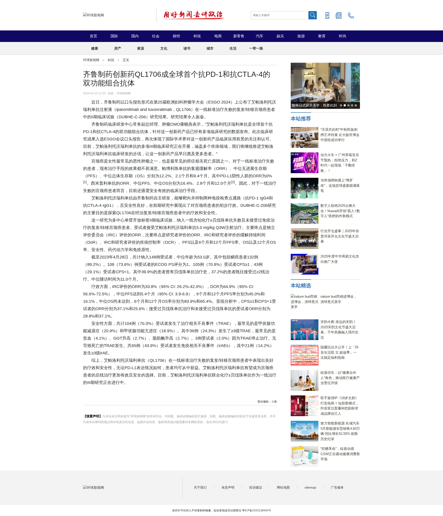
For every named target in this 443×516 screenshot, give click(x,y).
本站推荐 (301, 119)
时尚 (342, 36)
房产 (117, 48)
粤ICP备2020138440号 (256, 510)
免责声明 (228, 487)
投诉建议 (255, 487)
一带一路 (256, 48)
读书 (186, 48)
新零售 (238, 36)
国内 (135, 36)
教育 (322, 36)
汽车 (259, 36)
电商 (218, 36)
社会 (155, 36)
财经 (176, 36)
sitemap (310, 487)
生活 (233, 48)
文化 (163, 48)
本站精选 (301, 285)
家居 (140, 48)
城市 (210, 48)
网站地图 (283, 487)
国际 (114, 36)
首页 (93, 36)
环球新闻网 (91, 60)
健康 (94, 48)
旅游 (301, 36)
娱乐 (280, 36)
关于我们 (200, 487)
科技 (197, 36)
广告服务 (337, 487)
